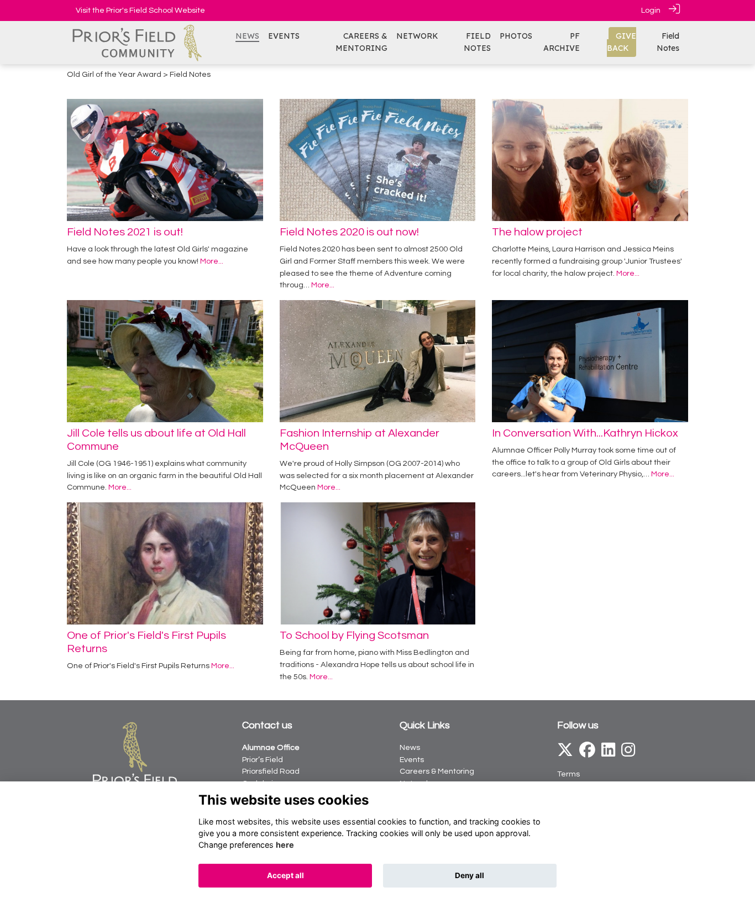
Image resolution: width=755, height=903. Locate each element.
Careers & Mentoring (437, 771)
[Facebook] (587, 753)
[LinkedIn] (608, 753)
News (410, 747)
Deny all (469, 875)
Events (412, 759)
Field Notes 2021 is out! (125, 232)
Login (650, 10)
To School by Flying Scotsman (354, 635)
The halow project (537, 232)
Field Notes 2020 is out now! (349, 232)
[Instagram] (628, 753)
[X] (565, 753)
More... (211, 261)
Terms (568, 774)
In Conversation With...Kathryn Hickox (585, 433)
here (285, 844)
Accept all (285, 875)
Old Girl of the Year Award (114, 74)
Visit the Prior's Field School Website (140, 10)
